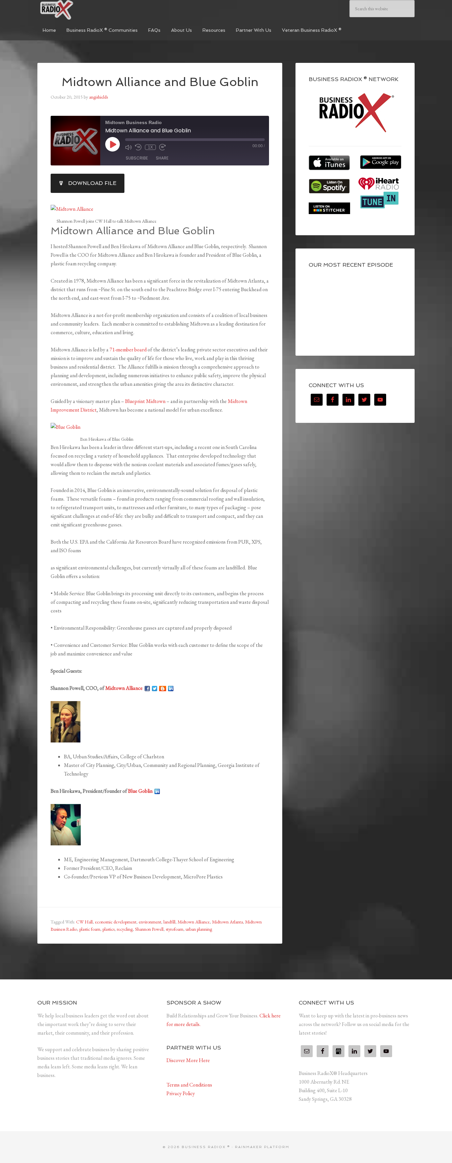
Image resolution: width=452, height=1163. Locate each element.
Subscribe (137, 158)
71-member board (128, 349)
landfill (169, 922)
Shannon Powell (149, 929)
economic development (115, 922)
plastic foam (89, 929)
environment (150, 922)
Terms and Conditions (189, 1084)
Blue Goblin (140, 790)
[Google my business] (338, 1051)
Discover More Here (188, 1060)
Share (162, 158)
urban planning (199, 929)
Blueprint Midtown (145, 401)
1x (150, 147)
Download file (92, 183)
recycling (125, 929)
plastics (108, 929)
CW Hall (84, 922)
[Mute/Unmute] (128, 147)
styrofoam (174, 929)
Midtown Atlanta (227, 922)
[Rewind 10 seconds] (138, 147)
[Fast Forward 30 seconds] (162, 147)
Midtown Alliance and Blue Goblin (160, 82)
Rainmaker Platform (262, 1147)
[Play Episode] (112, 144)
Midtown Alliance (124, 688)
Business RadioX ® (87, 10)
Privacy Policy (180, 1093)
